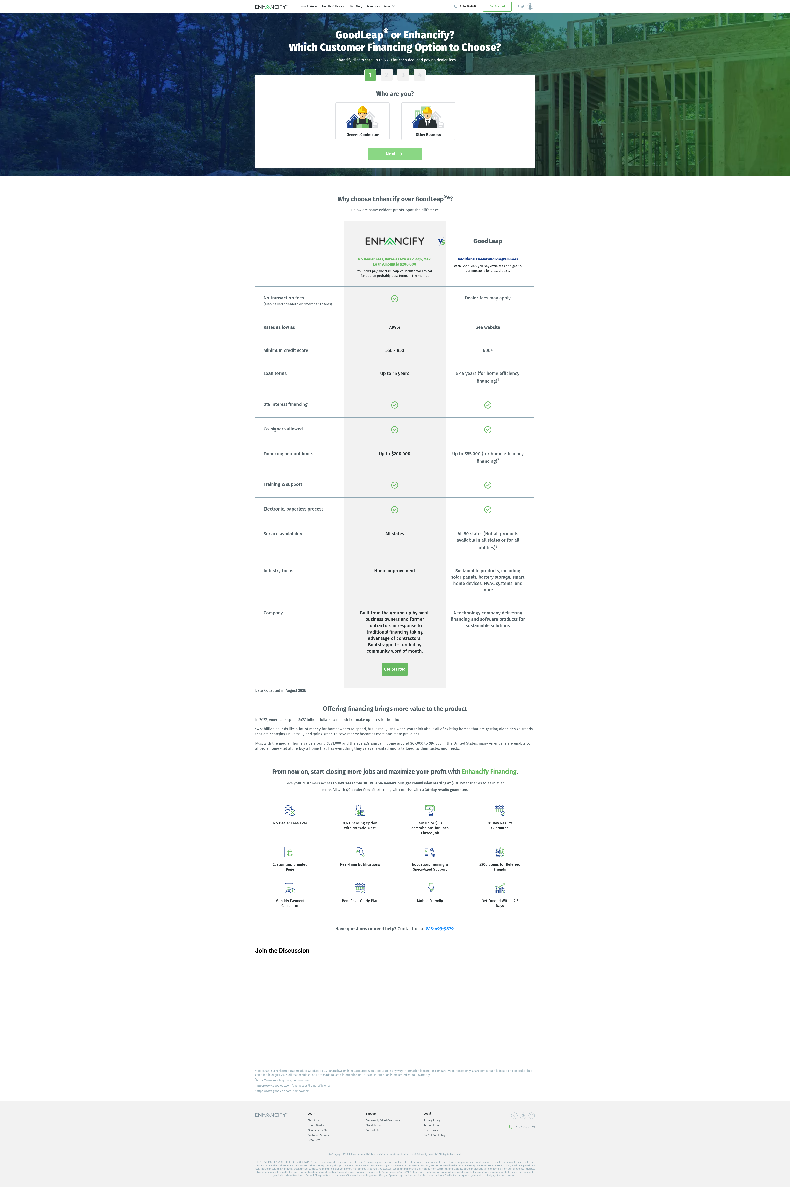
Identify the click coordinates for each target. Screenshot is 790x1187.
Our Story (356, 6)
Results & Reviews (334, 6)
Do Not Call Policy (434, 1135)
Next (391, 154)
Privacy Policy (432, 1120)
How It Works (309, 6)
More (387, 6)
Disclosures (431, 1130)
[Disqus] (395, 1010)
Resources (373, 6)
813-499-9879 (468, 6)
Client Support (375, 1125)
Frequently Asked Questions (383, 1120)
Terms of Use (431, 1125)
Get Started (497, 6)
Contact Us (372, 1130)
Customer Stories (318, 1135)
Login (521, 6)
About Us (313, 1120)
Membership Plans (319, 1130)
